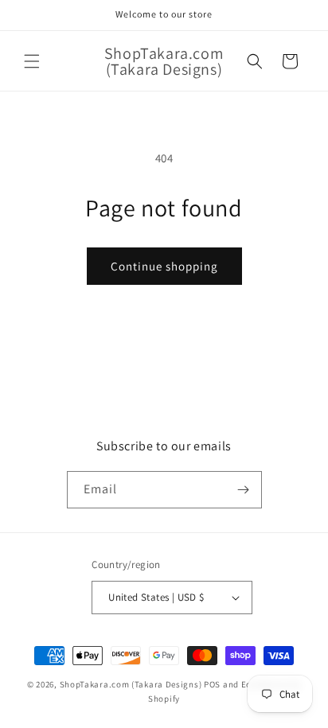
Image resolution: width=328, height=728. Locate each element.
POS (212, 684)
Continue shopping (164, 266)
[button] (31, 61)
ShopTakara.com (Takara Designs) (131, 684)
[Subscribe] (243, 489)
